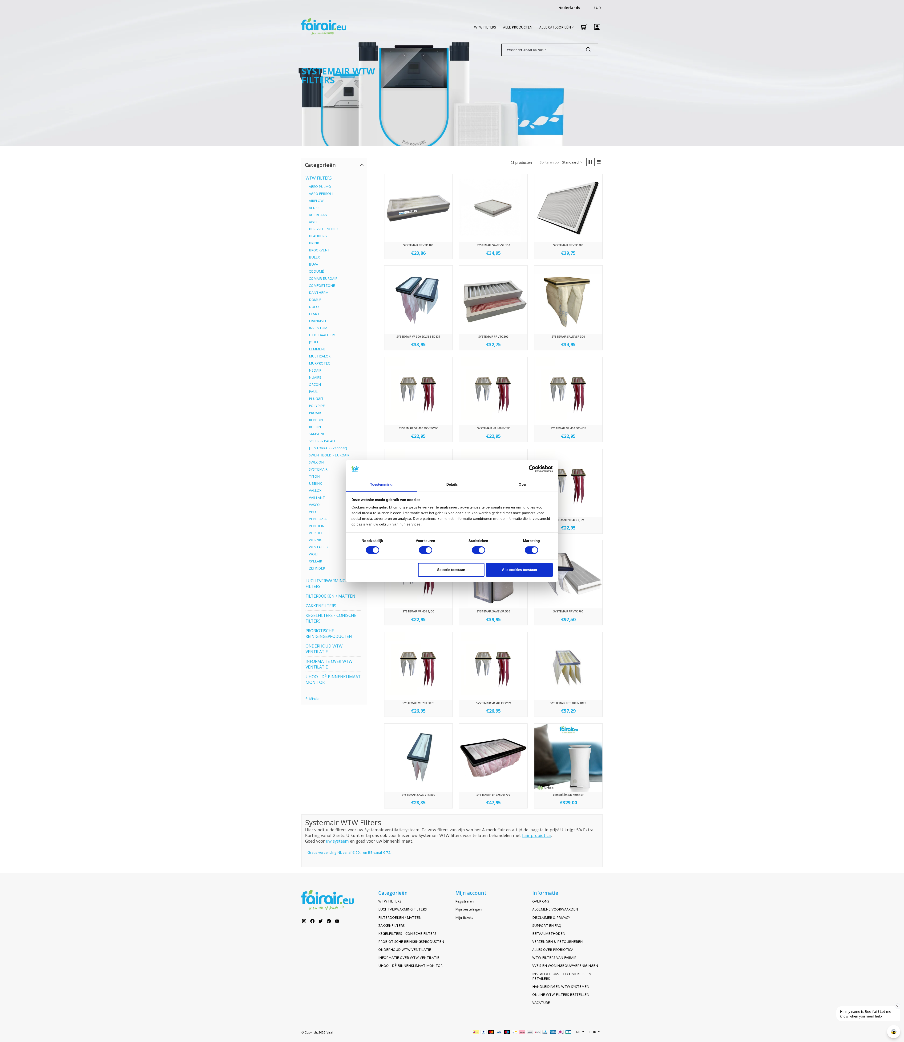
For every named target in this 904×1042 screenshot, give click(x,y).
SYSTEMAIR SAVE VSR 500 (493, 611)
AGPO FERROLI (321, 193)
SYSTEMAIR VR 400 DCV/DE (568, 428)
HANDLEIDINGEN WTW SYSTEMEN (560, 986)
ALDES (314, 207)
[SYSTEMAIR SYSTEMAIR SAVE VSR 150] (493, 208)
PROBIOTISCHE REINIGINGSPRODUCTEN (329, 633)
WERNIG (315, 539)
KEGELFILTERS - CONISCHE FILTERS (407, 933)
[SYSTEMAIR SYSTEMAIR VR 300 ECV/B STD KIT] (418, 300)
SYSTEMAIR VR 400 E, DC (418, 611)
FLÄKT (314, 313)
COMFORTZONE (322, 285)
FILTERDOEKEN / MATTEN (330, 596)
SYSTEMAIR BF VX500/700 (493, 795)
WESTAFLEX (318, 547)
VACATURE (541, 1002)
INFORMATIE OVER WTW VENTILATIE (408, 957)
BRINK (314, 243)
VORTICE (316, 532)
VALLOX (315, 490)
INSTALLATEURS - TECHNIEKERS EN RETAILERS (561, 976)
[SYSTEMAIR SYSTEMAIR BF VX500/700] (493, 758)
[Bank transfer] (530, 1032)
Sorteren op (549, 162)
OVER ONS (540, 901)
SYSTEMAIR (318, 469)
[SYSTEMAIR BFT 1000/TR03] (568, 666)
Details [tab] (452, 484)
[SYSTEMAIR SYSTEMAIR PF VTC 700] (568, 574)
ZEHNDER (317, 568)
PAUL (313, 391)
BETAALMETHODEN (548, 933)
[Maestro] (507, 1032)
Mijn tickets (464, 917)
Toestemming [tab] (381, 484)
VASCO (314, 504)
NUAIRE (315, 377)
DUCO (314, 306)
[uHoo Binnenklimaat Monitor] (568, 758)
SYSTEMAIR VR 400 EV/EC (493, 428)
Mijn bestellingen (468, 909)
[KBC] (545, 1032)
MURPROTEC (319, 363)
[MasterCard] (491, 1032)
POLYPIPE (317, 405)
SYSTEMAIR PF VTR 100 (418, 245)
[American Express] (553, 1032)
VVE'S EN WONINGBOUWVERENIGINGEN (565, 965)
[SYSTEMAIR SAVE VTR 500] (418, 758)
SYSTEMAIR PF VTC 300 (493, 337)
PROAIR (315, 412)
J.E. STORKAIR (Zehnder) (328, 448)
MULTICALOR (320, 356)
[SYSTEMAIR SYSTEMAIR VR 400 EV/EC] (493, 391)
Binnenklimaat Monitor (568, 795)
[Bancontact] (515, 1032)
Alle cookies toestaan (519, 570)
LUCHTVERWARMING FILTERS (402, 909)
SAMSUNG (317, 433)
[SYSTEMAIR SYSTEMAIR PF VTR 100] (418, 208)
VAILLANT (317, 497)
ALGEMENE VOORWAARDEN (555, 909)
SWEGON (316, 462)
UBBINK (315, 483)
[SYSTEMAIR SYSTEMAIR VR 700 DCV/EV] (493, 666)
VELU (313, 511)
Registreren (464, 901)
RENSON (316, 419)
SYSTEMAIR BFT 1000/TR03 (568, 703)
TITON (314, 476)
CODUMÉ (316, 271)
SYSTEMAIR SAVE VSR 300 (568, 337)
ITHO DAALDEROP (324, 334)
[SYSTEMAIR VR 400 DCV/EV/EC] (418, 391)
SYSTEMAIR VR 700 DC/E (418, 703)
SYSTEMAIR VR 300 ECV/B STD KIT (418, 337)
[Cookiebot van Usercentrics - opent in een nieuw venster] (532, 468)
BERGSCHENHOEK (324, 228)
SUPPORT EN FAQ (546, 925)
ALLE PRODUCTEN (517, 27)
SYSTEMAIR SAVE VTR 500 (418, 795)
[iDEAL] (476, 1032)
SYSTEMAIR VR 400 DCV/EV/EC (418, 428)
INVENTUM (318, 327)
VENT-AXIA (318, 518)
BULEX (314, 257)
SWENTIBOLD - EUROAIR (329, 455)
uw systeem (337, 841)
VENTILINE (318, 525)
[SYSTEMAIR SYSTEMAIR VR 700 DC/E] (418, 666)
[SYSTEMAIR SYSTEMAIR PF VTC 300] (493, 300)
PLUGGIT (316, 398)
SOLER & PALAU (322, 441)
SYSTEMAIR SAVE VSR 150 (493, 245)
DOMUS (315, 299)
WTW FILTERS (485, 27)
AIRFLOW (316, 200)
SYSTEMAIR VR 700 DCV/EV (493, 703)
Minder (314, 698)
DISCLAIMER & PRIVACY (551, 917)
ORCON (315, 384)
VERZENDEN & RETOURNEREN (557, 941)
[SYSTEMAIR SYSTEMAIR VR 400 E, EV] (568, 483)
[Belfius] (538, 1032)
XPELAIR (315, 561)
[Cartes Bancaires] (568, 1032)
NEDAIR (315, 370)
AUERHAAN (318, 214)
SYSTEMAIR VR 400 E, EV (568, 520)
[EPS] (561, 1032)
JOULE (314, 342)
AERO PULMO (320, 186)
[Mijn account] (597, 27)
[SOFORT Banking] (522, 1032)
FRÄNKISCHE (319, 320)
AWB (313, 221)
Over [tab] (523, 484)
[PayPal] (483, 1032)
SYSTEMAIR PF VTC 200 (568, 245)
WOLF (314, 554)
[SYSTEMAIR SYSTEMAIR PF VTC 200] (568, 208)
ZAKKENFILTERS (321, 605)
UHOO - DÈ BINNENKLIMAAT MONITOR (410, 965)
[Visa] (499, 1032)
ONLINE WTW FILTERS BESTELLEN (560, 994)
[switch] (425, 550)
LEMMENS (317, 349)
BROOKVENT (319, 250)
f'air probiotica (536, 835)
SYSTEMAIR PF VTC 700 (568, 611)
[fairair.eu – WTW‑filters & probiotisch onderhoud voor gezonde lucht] (323, 27)
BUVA (313, 264)
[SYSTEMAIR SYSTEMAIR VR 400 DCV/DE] (568, 391)
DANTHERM (318, 292)
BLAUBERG (318, 236)
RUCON (315, 426)
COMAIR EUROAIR (323, 278)
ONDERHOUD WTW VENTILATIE (324, 648)
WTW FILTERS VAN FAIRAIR (554, 957)
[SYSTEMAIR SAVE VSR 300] (568, 300)
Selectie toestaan (451, 570)
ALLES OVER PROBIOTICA (552, 949)
